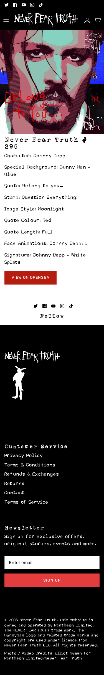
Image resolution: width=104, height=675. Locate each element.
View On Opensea (30, 277)
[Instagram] (32, 5)
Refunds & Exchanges (31, 474)
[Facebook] (15, 5)
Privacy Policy (23, 456)
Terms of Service (26, 502)
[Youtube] (24, 5)
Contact (14, 493)
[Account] (86, 20)
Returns (14, 484)
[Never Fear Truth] (46, 20)
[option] (52, 82)
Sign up (52, 580)
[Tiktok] (41, 5)
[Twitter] (6, 5)
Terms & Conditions (30, 465)
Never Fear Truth (38, 620)
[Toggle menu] (6, 20)
